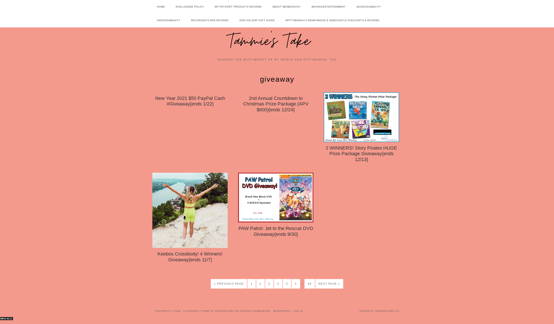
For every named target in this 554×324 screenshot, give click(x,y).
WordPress (281, 311)
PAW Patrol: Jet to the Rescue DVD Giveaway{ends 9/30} (275, 231)
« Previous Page (229, 283)
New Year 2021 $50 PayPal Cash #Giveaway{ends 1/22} (190, 101)
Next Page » (329, 283)
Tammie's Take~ (277, 41)
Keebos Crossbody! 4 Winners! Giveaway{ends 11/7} (190, 256)
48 (310, 283)
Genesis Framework (255, 311)
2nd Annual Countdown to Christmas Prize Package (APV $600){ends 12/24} (276, 104)
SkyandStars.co (387, 311)
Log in (298, 311)
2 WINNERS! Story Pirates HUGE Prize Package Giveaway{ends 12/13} (361, 153)
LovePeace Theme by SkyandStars (209, 311)
